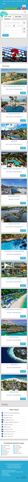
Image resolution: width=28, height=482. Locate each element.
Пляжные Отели (8, 417)
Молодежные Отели (9, 420)
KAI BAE (5, 450)
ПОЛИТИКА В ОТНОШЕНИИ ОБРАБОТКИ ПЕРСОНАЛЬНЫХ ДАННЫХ (14, 465)
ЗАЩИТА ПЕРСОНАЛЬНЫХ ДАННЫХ (14, 466)
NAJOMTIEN (6, 451)
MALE (4, 447)
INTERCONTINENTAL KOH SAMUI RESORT (14, 309)
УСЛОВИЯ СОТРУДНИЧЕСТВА (14, 467)
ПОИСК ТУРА (19, 1)
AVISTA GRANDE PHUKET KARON (14, 278)
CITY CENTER (6, 448)
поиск (6, 35)
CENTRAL (17, 445)
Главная (4, 1)
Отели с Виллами (8, 436)
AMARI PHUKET (14, 141)
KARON (17, 450)
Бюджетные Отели (8, 415)
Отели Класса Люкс (9, 434)
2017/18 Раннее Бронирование (12, 413)
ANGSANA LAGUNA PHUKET (14, 223)
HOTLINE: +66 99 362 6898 (11, 8)
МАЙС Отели (7, 427)
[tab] (8, 16)
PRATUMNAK (18, 447)
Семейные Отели (8, 429)
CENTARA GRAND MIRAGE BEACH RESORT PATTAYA (14, 86)
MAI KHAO (5, 453)
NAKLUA (17, 451)
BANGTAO (17, 448)
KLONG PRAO (6, 445)
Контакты (13, 1)
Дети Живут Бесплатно (9, 431)
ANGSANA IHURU (14, 364)
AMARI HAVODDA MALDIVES (14, 196)
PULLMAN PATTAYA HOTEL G (14, 113)
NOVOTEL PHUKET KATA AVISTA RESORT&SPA (14, 251)
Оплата (8, 1)
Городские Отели (8, 424)
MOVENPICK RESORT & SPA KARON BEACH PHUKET (14, 168)
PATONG (5, 455)
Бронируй (23, 92)
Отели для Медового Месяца (11, 422)
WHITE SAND (18, 453)
